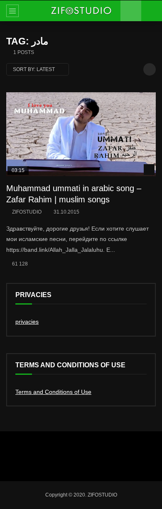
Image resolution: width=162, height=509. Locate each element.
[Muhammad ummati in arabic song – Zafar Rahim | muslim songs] (81, 134)
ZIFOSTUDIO (27, 212)
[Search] (151, 10)
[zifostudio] (81, 11)
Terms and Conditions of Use (53, 392)
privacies (27, 321)
